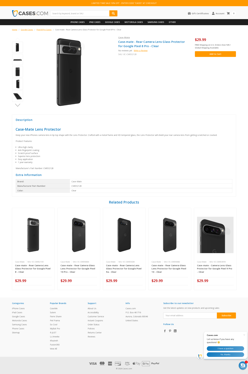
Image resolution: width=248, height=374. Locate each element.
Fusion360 (55, 344)
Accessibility (93, 312)
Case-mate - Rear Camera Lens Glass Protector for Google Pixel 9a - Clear (124, 268)
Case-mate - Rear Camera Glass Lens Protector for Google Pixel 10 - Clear (169, 268)
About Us (92, 308)
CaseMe (54, 308)
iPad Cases (94, 22)
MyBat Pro (55, 328)
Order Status (93, 324)
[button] (243, 365)
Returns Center (95, 332)
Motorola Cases (134, 22)
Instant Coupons (95, 320)
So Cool (53, 324)
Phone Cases (18, 328)
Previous (17, 39)
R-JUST (53, 332)
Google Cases (112, 22)
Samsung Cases (156, 22)
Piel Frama (55, 320)
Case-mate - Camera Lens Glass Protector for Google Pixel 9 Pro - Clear (214, 268)
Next (17, 105)
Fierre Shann (56, 316)
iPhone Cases (77, 22)
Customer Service (96, 316)
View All (53, 348)
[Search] (113, 13)
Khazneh (54, 340)
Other (172, 22)
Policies (91, 328)
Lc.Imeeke (54, 336)
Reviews (91, 336)
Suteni (53, 312)
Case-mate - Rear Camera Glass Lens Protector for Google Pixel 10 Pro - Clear (78, 268)
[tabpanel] (33, 249)
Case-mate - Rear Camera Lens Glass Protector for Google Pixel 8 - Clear (33, 268)
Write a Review (141, 50)
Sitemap (16, 332)
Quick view (33, 235)
